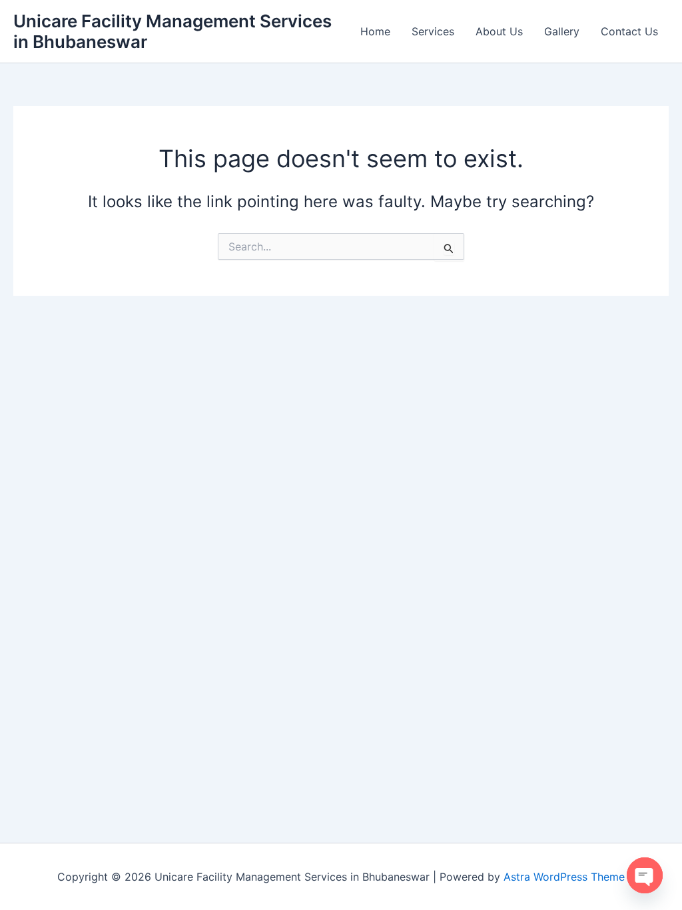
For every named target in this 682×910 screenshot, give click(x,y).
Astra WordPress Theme (564, 876)
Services (433, 31)
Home (375, 31)
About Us (499, 31)
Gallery (561, 31)
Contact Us (629, 31)
